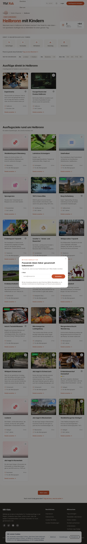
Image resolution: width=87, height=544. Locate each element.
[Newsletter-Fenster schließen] (66, 258)
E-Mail (24, 272)
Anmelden (58, 276)
